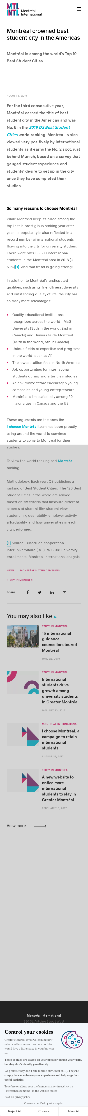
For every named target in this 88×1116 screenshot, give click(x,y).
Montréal (65, 461)
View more (16, 825)
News (10, 570)
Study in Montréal (20, 580)
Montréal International (60, 724)
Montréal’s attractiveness (40, 570)
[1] (17, 267)
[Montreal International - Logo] (24, 9)
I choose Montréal (22, 427)
